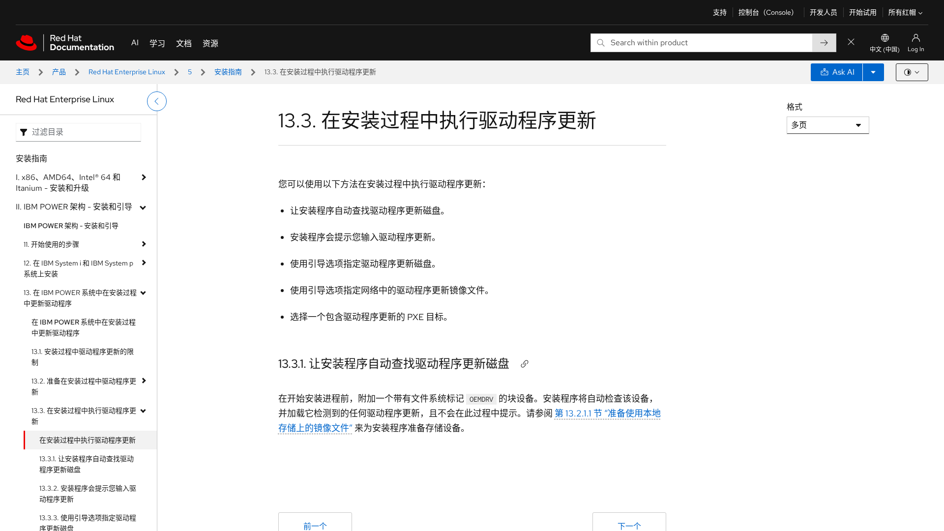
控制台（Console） (768, 12)
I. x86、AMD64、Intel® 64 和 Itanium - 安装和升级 (68, 182)
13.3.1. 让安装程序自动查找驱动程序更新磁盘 (86, 464)
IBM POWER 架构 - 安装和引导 (71, 225)
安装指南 (228, 71)
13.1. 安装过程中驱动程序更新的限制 (82, 357)
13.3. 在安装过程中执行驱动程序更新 (83, 416)
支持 (720, 12)
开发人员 (823, 12)
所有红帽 (902, 12)
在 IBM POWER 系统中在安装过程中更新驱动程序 (83, 327)
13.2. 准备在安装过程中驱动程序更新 (83, 386)
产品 (59, 71)
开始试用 (863, 12)
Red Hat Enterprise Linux (126, 71)
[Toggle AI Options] (873, 72)
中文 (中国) (885, 50)
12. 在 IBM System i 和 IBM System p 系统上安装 (78, 268)
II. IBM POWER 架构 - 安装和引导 (74, 207)
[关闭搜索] (851, 42)
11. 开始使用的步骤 (51, 244)
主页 (23, 71)
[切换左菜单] (157, 101)
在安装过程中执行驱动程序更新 (87, 440)
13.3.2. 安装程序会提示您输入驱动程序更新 (87, 493)
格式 (794, 107)
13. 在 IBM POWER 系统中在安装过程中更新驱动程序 (80, 298)
